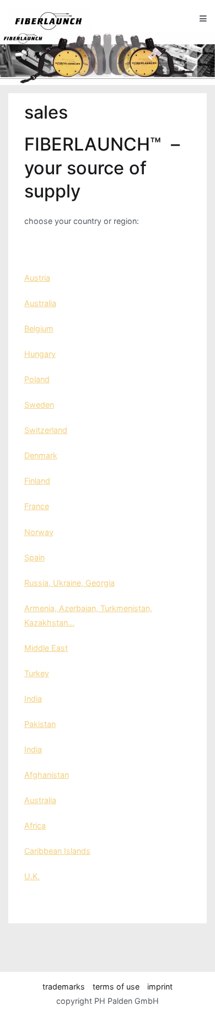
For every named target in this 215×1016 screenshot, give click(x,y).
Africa (35, 825)
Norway (38, 532)
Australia (40, 303)
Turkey (36, 673)
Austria (37, 277)
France (36, 506)
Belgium (38, 328)
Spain (34, 557)
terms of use (116, 986)
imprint (160, 986)
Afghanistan (46, 774)
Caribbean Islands (57, 850)
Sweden (39, 404)
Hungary (40, 354)
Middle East (46, 648)
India (33, 698)
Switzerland (45, 430)
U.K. (32, 876)
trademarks (63, 986)
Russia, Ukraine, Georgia (69, 582)
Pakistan (40, 724)
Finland (37, 480)
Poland (37, 379)
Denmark (40, 455)
